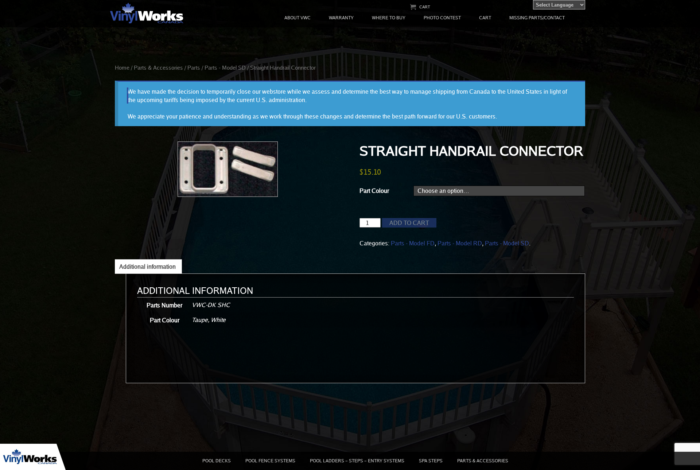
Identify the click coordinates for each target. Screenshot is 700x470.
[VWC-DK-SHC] (228, 169)
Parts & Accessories (158, 67)
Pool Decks (216, 460)
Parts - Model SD (225, 67)
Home (122, 67)
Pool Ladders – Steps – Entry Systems (357, 460)
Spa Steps (431, 460)
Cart (424, 6)
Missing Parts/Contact (537, 17)
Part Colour (374, 190)
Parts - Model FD (413, 243)
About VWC (297, 17)
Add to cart (409, 222)
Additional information (147, 266)
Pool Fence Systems (270, 460)
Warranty (341, 17)
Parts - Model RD (460, 243)
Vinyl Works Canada (147, 13)
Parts (193, 67)
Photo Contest (442, 17)
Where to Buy (388, 17)
